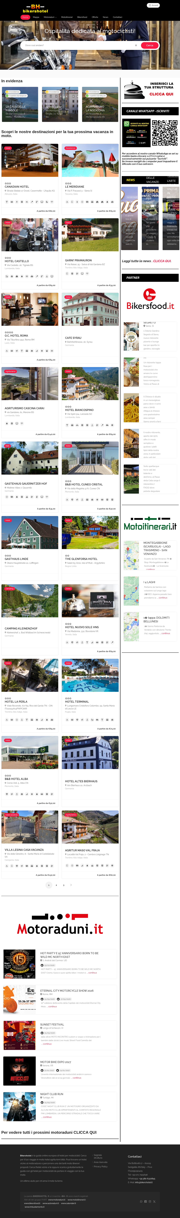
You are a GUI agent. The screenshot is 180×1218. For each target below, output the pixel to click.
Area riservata (100, 1162)
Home (25, 17)
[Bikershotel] (35, 8)
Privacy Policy (101, 1166)
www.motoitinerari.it (77, 1200)
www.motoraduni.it (56, 1200)
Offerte (95, 17)
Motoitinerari (67, 17)
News (105, 17)
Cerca (149, 45)
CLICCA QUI (162, 261)
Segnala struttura (98, 1156)
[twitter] (154, 1201)
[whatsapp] (141, 1201)
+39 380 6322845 (147, 1178)
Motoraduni (49, 17)
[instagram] (150, 1201)
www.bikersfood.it (32, 1203)
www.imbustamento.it (34, 1207)
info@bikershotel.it (143, 1182)
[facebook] (145, 1201)
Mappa (36, 17)
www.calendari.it (68, 1203)
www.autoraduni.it (51, 1203)
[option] (20, 104)
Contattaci (117, 17)
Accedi (154, 5)
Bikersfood (82, 17)
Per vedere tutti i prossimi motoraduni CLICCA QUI (48, 1132)
